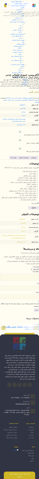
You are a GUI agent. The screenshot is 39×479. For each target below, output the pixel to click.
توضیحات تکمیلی (24, 157)
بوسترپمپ (18, 100)
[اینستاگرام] (29, 384)
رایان (9, 100)
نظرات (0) (14, 157)
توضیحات (33, 157)
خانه (38, 12)
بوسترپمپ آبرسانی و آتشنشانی (16, 119)
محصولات (31, 427)
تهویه (32, 458)
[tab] (33, 158)
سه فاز (23, 112)
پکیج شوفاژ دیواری (16, 1)
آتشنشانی (31, 100)
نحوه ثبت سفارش (12, 432)
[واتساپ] (19, 384)
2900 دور (22, 108)
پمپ (13, 100)
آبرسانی (36, 100)
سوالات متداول (13, 427)
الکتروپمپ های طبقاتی (16, 12)
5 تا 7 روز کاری (21, 124)
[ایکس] (14, 384)
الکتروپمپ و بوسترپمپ (29, 12)
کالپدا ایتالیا (31, 453)
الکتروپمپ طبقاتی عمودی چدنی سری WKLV (20, 98)
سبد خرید (31, 437)
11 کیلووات (22, 105)
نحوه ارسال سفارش (11, 435)
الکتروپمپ (24, 100)
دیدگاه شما (35, 271)
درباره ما (31, 435)
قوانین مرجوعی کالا (11, 437)
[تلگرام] (24, 384)
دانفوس (32, 461)
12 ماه (23, 115)
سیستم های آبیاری (17, 121)
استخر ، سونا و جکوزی (21, 3)
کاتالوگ (33, 208)
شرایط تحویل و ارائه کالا (10, 429)
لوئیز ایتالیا (31, 455)
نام (37, 283)
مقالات (32, 432)
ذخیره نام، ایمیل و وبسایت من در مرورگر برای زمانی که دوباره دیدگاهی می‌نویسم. (20, 305)
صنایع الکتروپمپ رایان (28, 450)
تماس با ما (31, 429)
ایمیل (37, 292)
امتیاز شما (36, 266)
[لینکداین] (9, 384)
